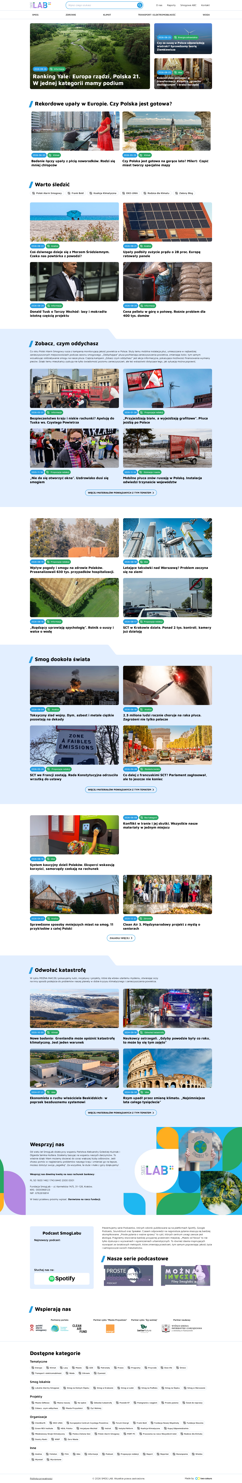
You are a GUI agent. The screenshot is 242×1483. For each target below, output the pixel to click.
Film (67, 1454)
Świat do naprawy (194, 1402)
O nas (159, 5)
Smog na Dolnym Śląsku (78, 1388)
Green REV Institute (44, 1428)
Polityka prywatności (41, 1478)
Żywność (101, 1373)
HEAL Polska (66, 1428)
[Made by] (203, 1478)
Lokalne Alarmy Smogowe (47, 1388)
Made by (189, 1478)
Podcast (109, 1454)
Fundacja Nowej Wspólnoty (166, 1423)
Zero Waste (73, 1439)
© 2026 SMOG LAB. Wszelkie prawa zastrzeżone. (118, 1478)
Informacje (93, 1454)
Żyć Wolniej (95, 1408)
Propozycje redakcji (130, 1454)
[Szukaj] (140, 5)
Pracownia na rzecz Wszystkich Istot (159, 1434)
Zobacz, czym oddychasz (46, 1408)
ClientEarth (40, 1423)
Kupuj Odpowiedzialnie (178, 1428)
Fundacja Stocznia (195, 1423)
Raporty (171, 5)
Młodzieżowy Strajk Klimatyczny (50, 1434)
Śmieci (183, 1367)
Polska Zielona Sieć (81, 1434)
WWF (57, 1439)
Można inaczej (63, 1402)
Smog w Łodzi (127, 1388)
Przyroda (152, 1367)
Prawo (121, 1367)
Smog (35, 14)
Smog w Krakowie (105, 1388)
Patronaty (105, 1367)
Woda (206, 14)
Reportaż (164, 1454)
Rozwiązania (182, 1454)
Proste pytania (171, 1402)
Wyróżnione (55, 1459)
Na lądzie (82, 1402)
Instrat (108, 1428)
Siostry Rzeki (41, 1439)
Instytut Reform (126, 1428)
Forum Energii (122, 1423)
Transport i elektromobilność (157, 14)
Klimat (107, 14)
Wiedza (199, 1454)
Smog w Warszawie (196, 1388)
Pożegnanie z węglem (147, 1402)
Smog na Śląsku (172, 1388)
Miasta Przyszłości (74, 1408)
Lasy (66, 1367)
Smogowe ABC (188, 5)
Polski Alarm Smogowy (49, 193)
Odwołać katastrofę (103, 1402)
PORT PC (131, 1434)
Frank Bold (78, 193)
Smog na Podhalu (149, 1388)
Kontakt (205, 5)
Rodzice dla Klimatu (158, 193)
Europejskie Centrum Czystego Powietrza (89, 1423)
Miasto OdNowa (42, 1402)
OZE (91, 1367)
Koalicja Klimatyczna (105, 193)
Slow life (168, 1367)
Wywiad (39, 1459)
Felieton (53, 1454)
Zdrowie (71, 14)
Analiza (38, 1454)
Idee (78, 1454)
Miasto (79, 1367)
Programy (135, 1367)
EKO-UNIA (132, 193)
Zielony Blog (186, 193)
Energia (38, 1367)
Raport (149, 1454)
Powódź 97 (125, 1402)
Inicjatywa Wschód (88, 1428)
